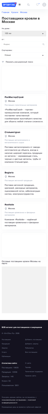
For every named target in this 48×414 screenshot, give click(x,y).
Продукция (6, 344)
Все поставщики (31, 352)
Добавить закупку (31, 344)
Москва (23, 12)
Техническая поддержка (34, 371)
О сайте (28, 363)
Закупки (5, 348)
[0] (37, 5)
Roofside (9, 205)
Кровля (14, 12)
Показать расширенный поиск (19, 62)
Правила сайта (30, 376)
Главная (5, 12)
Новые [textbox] (8, 55)
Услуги (4, 352)
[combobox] (24, 33)
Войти (44, 5)
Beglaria (9, 173)
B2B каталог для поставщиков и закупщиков (22, 327)
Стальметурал (12, 132)
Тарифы (28, 367)
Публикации (6, 356)
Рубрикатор (29, 348)
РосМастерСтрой (14, 97)
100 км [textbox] (8, 33)
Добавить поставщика (33, 339)
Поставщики (6, 339)
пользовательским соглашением (14, 400)
